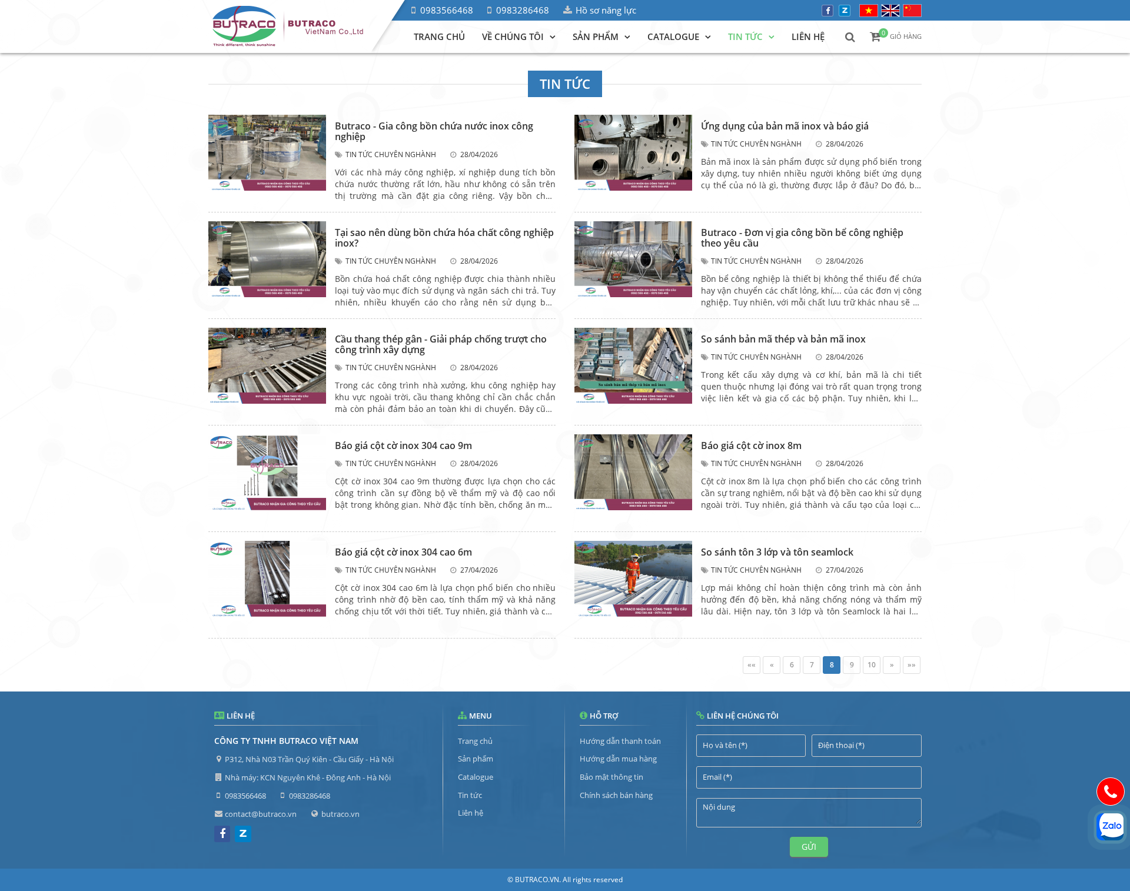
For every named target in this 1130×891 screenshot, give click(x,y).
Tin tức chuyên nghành (390, 154)
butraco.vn (340, 814)
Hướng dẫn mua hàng (618, 758)
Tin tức (470, 795)
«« (751, 665)
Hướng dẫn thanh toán (620, 741)
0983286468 (522, 10)
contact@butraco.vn (261, 814)
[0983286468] (1110, 791)
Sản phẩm (475, 758)
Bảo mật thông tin (611, 777)
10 (872, 665)
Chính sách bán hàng (616, 795)
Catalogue (475, 777)
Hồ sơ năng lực (606, 10)
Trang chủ (475, 741)
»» (912, 665)
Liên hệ (470, 812)
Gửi (809, 846)
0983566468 (446, 10)
